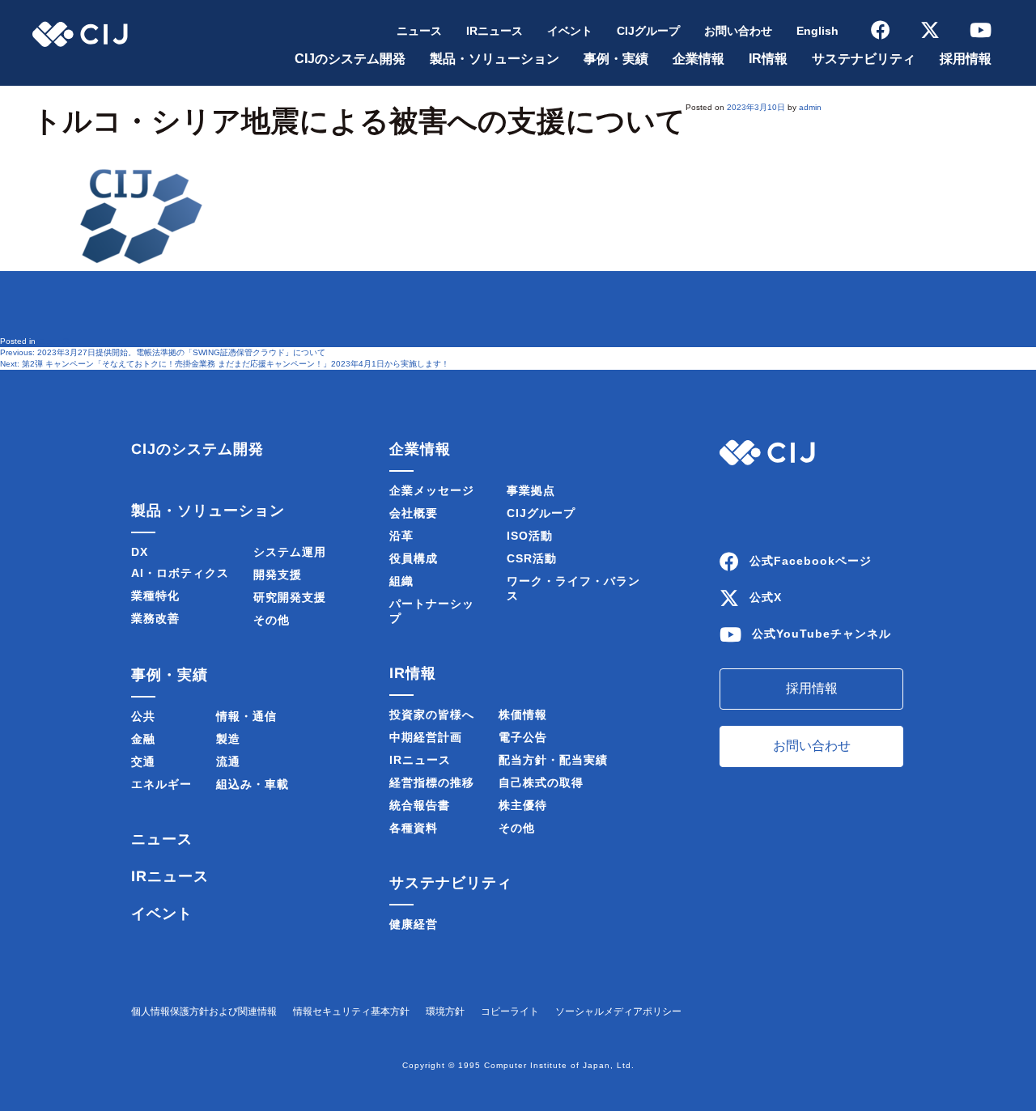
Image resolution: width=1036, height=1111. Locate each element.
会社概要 (413, 513)
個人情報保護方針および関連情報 (204, 1011)
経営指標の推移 (431, 782)
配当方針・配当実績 (553, 759)
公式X (765, 597)
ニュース (419, 30)
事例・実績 (616, 59)
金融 (143, 738)
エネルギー (161, 784)
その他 (271, 619)
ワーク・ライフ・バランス (573, 588)
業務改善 (155, 618)
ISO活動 (530, 535)
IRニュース (494, 30)
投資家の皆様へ (431, 714)
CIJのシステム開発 (350, 59)
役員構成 (413, 558)
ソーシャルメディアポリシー (618, 1011)
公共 (143, 716)
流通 (228, 761)
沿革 (401, 535)
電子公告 (523, 737)
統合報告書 (419, 805)
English (817, 30)
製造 (228, 738)
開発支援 (277, 574)
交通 (143, 761)
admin (810, 107)
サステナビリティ (863, 59)
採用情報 (965, 59)
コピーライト (510, 1011)
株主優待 (523, 805)
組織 (401, 581)
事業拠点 (531, 490)
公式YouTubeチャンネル (821, 633)
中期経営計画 (425, 737)
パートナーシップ (431, 611)
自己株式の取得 (541, 782)
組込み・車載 (252, 784)
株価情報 (523, 714)
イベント (569, 30)
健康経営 (413, 924)
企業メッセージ (431, 490)
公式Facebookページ (810, 560)
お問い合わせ (738, 30)
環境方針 (445, 1011)
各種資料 (413, 827)
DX (139, 551)
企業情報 (698, 59)
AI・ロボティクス (180, 572)
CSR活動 (532, 558)
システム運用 (289, 551)
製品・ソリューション (494, 59)
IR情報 (768, 59)
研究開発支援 (289, 597)
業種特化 (155, 595)
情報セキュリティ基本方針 (351, 1011)
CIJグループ (648, 30)
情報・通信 (246, 716)
